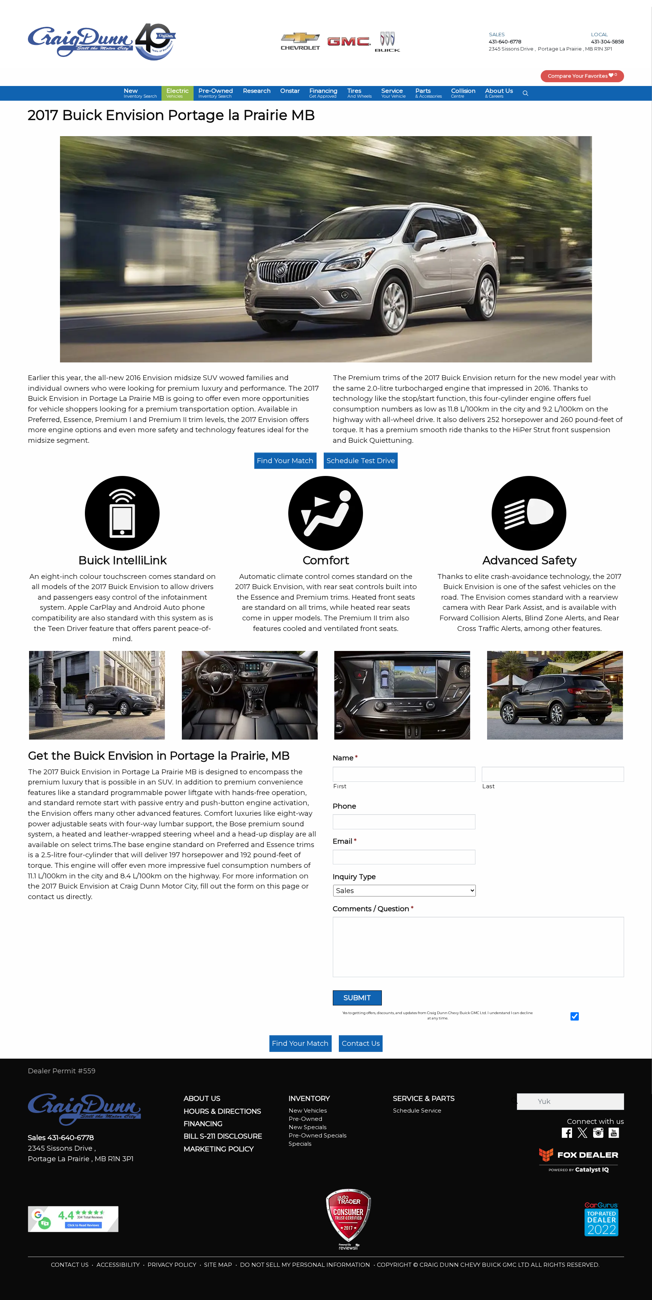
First (339, 786)
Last (488, 786)
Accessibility (119, 1265)
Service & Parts (424, 1098)
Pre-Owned (305, 1119)
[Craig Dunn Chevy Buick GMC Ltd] (81, 41)
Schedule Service (417, 1110)
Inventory (309, 1098)
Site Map (219, 1265)
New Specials (307, 1127)
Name (345, 758)
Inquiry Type (354, 876)
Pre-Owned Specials (317, 1135)
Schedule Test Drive (361, 460)
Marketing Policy (219, 1149)
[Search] (514, 1101)
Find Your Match (285, 460)
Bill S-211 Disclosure (223, 1136)
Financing (203, 1124)
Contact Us (361, 1043)
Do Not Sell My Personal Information (306, 1265)
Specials (300, 1143)
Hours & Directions (222, 1111)
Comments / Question (373, 908)
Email (345, 841)
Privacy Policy (173, 1265)
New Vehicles (308, 1110)
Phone (344, 806)
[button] (140, 93)
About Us (202, 1098)
